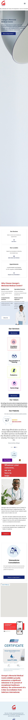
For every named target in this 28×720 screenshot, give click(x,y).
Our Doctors (14, 231)
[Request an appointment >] (14, 272)
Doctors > (14, 241)
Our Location (14, 248)
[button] (24, 3)
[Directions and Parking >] (14, 256)
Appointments (14, 264)
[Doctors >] (14, 239)
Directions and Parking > (14, 257)
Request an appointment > (14, 274)
